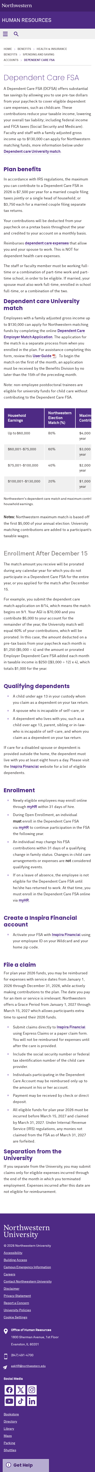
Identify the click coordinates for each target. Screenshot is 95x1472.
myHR (32, 807)
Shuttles (10, 1450)
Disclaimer (11, 1288)
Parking (9, 1443)
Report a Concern (16, 1303)
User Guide (42, 356)
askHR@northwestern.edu (28, 1366)
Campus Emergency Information (27, 1267)
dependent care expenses (47, 243)
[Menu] (5, 34)
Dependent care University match (32, 151)
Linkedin (32, 1401)
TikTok (20, 1401)
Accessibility (13, 1253)
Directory (10, 1421)
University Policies (17, 1310)
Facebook (9, 1390)
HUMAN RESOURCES (26, 20)
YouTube (9, 1401)
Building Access (15, 1260)
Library (9, 1428)
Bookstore (11, 1414)
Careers (9, 1274)
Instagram (32, 1390)
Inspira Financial (24, 766)
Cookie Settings (15, 1317)
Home (8, 49)
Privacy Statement (17, 1296)
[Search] (16, 34)
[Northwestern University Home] (17, 5)
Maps (8, 1436)
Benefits (24, 49)
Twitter (20, 1390)
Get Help (23, 1465)
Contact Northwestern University (28, 1281)
